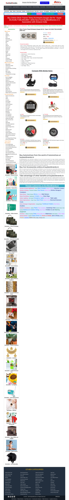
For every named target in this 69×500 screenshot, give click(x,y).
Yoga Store (52, 472)
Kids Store (37, 484)
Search (29, 13)
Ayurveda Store (8, 492)
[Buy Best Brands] (11, 2)
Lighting (6, 9)
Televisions (52, 475)
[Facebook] (8, 496)
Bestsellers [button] (60, 13)
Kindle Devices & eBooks (39, 477)
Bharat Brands (20, 498)
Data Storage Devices (24, 472)
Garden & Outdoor (59, 6)
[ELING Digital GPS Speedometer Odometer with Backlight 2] (30, 106)
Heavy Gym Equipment (39, 474)
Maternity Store (8, 482)
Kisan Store (37, 485)
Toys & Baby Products (54, 477)
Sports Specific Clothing (9, 494)
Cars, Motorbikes (8, 479)
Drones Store (53, 487)
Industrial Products (38, 475)
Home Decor (42, 6)
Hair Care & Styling (8, 487)
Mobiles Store (22, 480)
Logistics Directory (53, 498)
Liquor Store (22, 482)
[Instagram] (12, 496)
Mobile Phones (53, 474)
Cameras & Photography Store (25, 487)
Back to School (7, 490)
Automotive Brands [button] (50, 13)
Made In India (37, 482)
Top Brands (37, 489)
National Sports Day (8, 472)
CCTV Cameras (8, 480)
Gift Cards (22, 475)
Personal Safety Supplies (55, 490)
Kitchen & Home (8, 6)
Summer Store (53, 485)
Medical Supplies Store (39, 480)
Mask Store (52, 480)
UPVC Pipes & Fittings (24, 490)
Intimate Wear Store (23, 494)
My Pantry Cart (28, 498)
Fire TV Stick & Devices (24, 474)
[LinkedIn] (14, 496)
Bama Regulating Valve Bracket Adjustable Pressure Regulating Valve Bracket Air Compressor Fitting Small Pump (52, 116)
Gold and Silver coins (24, 477)
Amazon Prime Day (38, 487)
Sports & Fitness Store (24, 485)
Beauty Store (7, 484)
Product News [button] (44, 3)
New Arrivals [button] (39, 13)
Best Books (14, 498)
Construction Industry (36, 498)
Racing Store (37, 492)
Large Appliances (16, 6)
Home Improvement (50, 6)
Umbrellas (52, 482)
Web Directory (45, 498)
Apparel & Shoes (8, 475)
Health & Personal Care (39, 472)
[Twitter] (10, 496)
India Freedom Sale (8, 474)
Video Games (7, 489)
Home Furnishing (36, 6)
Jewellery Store (38, 490)
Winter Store (53, 484)
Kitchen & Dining (24, 6)
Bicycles (6, 477)
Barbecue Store (38, 494)
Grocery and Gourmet (24, 479)
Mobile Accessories (38, 479)
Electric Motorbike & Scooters (25, 492)
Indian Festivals (23, 484)
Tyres (51, 479)
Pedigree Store (22, 489)
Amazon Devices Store (54, 492)
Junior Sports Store (8, 485)
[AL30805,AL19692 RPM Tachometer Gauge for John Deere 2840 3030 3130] (53, 131)
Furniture (30, 6)
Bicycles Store (53, 489)
